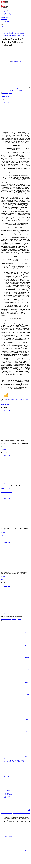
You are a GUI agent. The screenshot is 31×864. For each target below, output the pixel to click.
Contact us (6, 793)
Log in (2, 26)
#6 (4, 613)
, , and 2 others (17, 399)
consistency (21, 88)
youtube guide (19, 90)
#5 (4, 569)
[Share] (16, 116)
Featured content (8, 14)
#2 (4, 438)
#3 (4, 483)
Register (3, 28)
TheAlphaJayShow (16, 61)
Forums (6, 10)
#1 (4, 129)
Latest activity (21, 14)
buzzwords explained (12, 88)
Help (5, 797)
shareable (13, 90)
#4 (4, 525)
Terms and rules (8, 794)
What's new (7, 13)
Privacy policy (7, 796)
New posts (6, 12)
